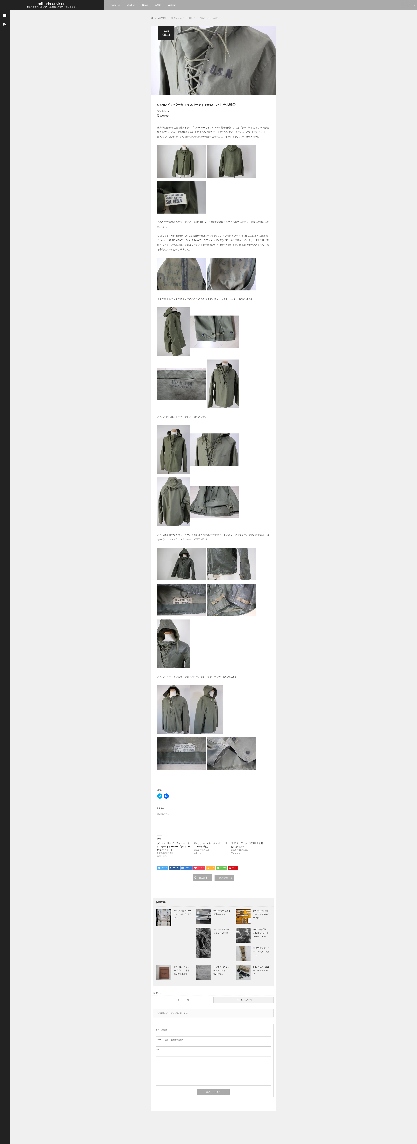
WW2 (158, 5)
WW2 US (164, 116)
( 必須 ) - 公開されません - (170, 1040)
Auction (131, 5)
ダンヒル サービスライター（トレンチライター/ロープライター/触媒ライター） (173, 846)
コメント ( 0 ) (183, 1000)
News (145, 5)
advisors (164, 111)
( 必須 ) (161, 1030)
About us (115, 5)
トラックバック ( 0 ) (243, 1000)
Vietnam (172, 5)
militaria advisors (52, 3)
